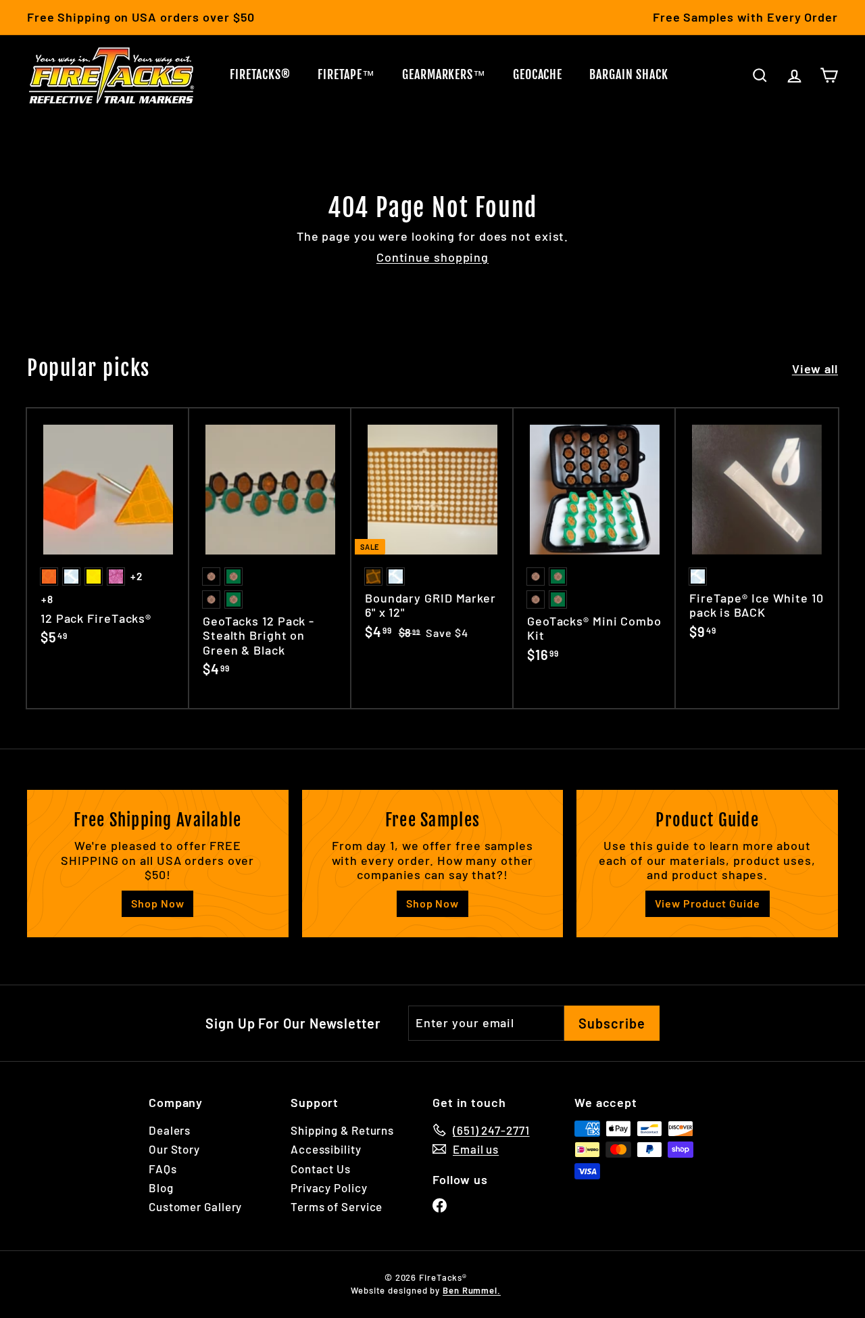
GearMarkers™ (444, 74)
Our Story (174, 1149)
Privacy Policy (329, 1187)
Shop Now (157, 903)
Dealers (170, 1130)
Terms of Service (336, 1206)
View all (815, 369)
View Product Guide (707, 903)
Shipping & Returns (342, 1130)
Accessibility (326, 1149)
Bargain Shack (628, 74)
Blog (161, 1187)
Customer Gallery (195, 1206)
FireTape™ (346, 74)
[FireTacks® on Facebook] (439, 1205)
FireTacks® (260, 74)
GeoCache (537, 74)
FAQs (163, 1168)
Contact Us (321, 1168)
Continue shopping (432, 257)
